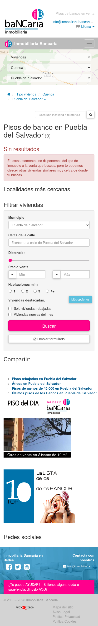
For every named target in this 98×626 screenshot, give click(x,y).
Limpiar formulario (50, 338)
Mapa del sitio (63, 607)
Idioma (86, 26)
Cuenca (48, 94)
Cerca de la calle (21, 235)
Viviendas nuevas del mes (33, 314)
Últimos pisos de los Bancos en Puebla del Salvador (54, 393)
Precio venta (18, 266)
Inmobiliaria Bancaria (35, 43)
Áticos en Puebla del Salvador (36, 383)
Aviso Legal (61, 611)
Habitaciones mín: (23, 284)
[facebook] (9, 567)
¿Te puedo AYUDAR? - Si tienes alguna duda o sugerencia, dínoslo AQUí (43, 587)
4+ (52, 291)
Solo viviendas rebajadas (32, 308)
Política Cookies (65, 621)
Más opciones (80, 299)
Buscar (49, 326)
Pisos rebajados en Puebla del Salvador (44, 378)
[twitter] (18, 567)
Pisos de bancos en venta (75, 13)
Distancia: (16, 252)
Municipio (16, 217)
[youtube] (27, 567)
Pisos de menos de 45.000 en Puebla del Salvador (52, 388)
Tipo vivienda (26, 94)
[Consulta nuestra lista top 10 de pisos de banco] (49, 499)
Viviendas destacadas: (26, 300)
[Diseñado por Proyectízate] (25, 607)
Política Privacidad (66, 616)
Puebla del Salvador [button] (28, 98)
